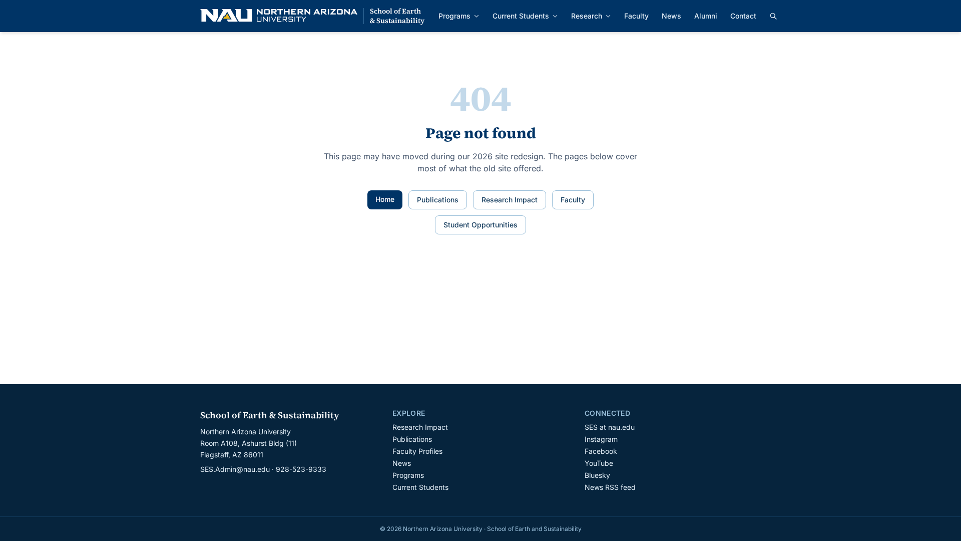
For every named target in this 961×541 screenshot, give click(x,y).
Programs (454, 16)
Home (384, 199)
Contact (743, 16)
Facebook (601, 451)
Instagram (601, 439)
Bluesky (597, 475)
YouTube (599, 463)
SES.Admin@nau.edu (235, 469)
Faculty (636, 16)
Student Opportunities (480, 224)
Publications (437, 199)
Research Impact (510, 199)
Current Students (521, 16)
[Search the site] (773, 16)
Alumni (705, 16)
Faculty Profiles (417, 451)
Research (586, 16)
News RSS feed (610, 487)
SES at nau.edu (610, 427)
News (671, 16)
